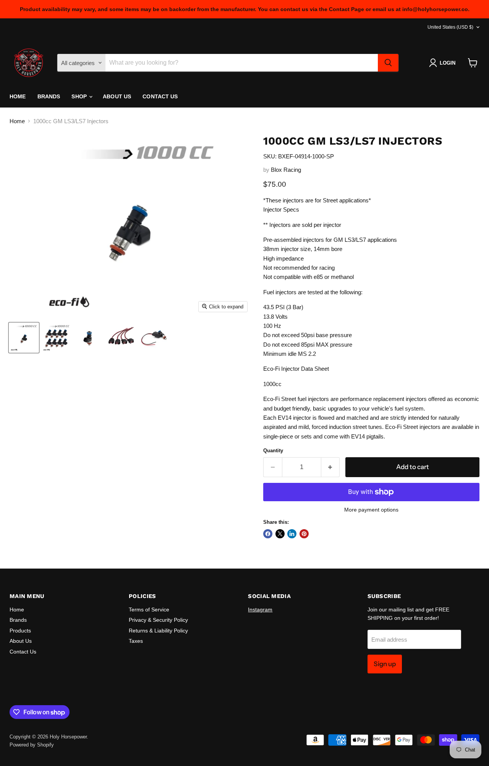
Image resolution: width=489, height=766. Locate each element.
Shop (79, 96)
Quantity (273, 450)
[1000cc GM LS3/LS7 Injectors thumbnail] (24, 338)
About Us (117, 96)
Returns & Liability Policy (158, 630)
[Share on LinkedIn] (291, 533)
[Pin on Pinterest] (304, 533)
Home (18, 96)
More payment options (371, 510)
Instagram (260, 609)
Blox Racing (286, 169)
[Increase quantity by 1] (330, 467)
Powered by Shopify (32, 745)
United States (450, 27)
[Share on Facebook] (267, 533)
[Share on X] (280, 533)
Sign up (385, 664)
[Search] (388, 63)
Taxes (136, 641)
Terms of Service (149, 609)
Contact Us (160, 96)
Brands (48, 96)
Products (20, 630)
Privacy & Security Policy (158, 620)
